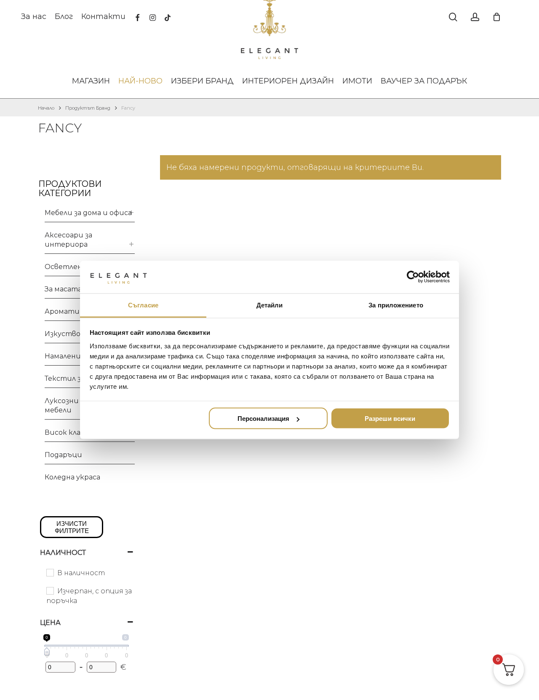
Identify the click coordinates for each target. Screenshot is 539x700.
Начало (46, 108)
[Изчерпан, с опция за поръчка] (49, 590)
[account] (475, 17)
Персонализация (263, 418)
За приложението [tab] (395, 304)
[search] (453, 17)
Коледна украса (72, 477)
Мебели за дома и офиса (88, 213)
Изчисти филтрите (72, 527)
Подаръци (63, 455)
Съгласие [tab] (143, 304)
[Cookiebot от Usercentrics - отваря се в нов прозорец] (413, 277)
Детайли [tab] (269, 304)
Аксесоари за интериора (68, 239)
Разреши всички (390, 418)
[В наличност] (49, 572)
